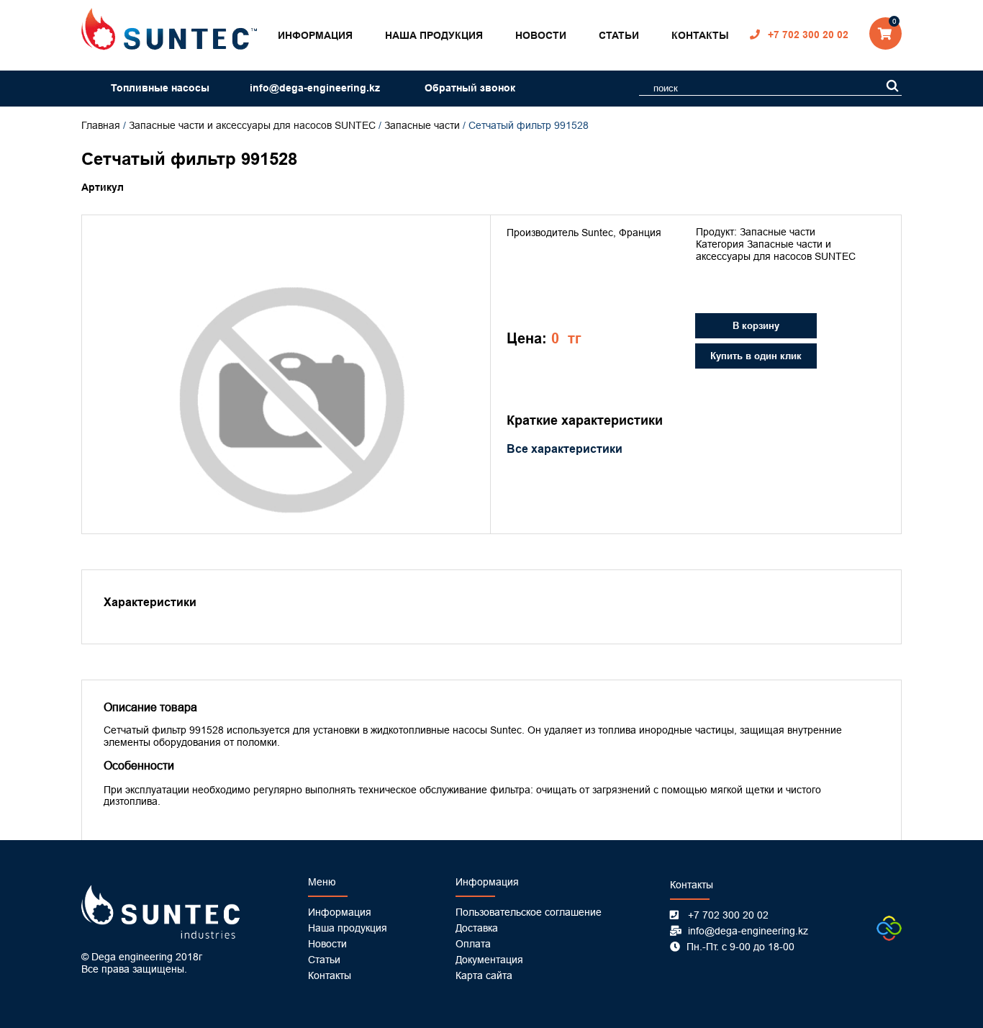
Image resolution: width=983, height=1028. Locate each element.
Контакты (700, 35)
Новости (540, 35)
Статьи (619, 35)
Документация (489, 959)
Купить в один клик (756, 356)
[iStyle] (889, 937)
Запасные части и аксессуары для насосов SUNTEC (252, 125)
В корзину (756, 325)
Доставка (477, 928)
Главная (100, 125)
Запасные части (422, 125)
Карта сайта (484, 975)
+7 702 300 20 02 (808, 34)
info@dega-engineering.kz (315, 88)
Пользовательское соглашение (529, 912)
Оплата (473, 944)
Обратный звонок (470, 88)
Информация (315, 35)
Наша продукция (434, 35)
